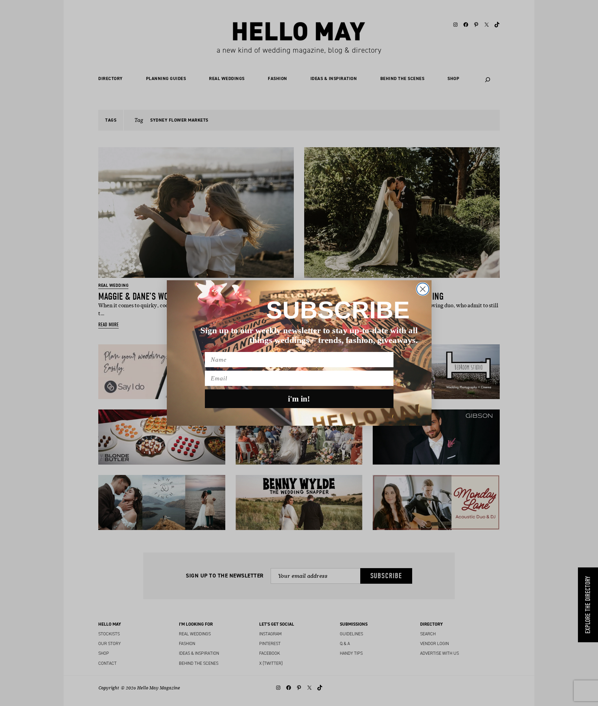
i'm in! (299, 399)
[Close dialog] (423, 289)
